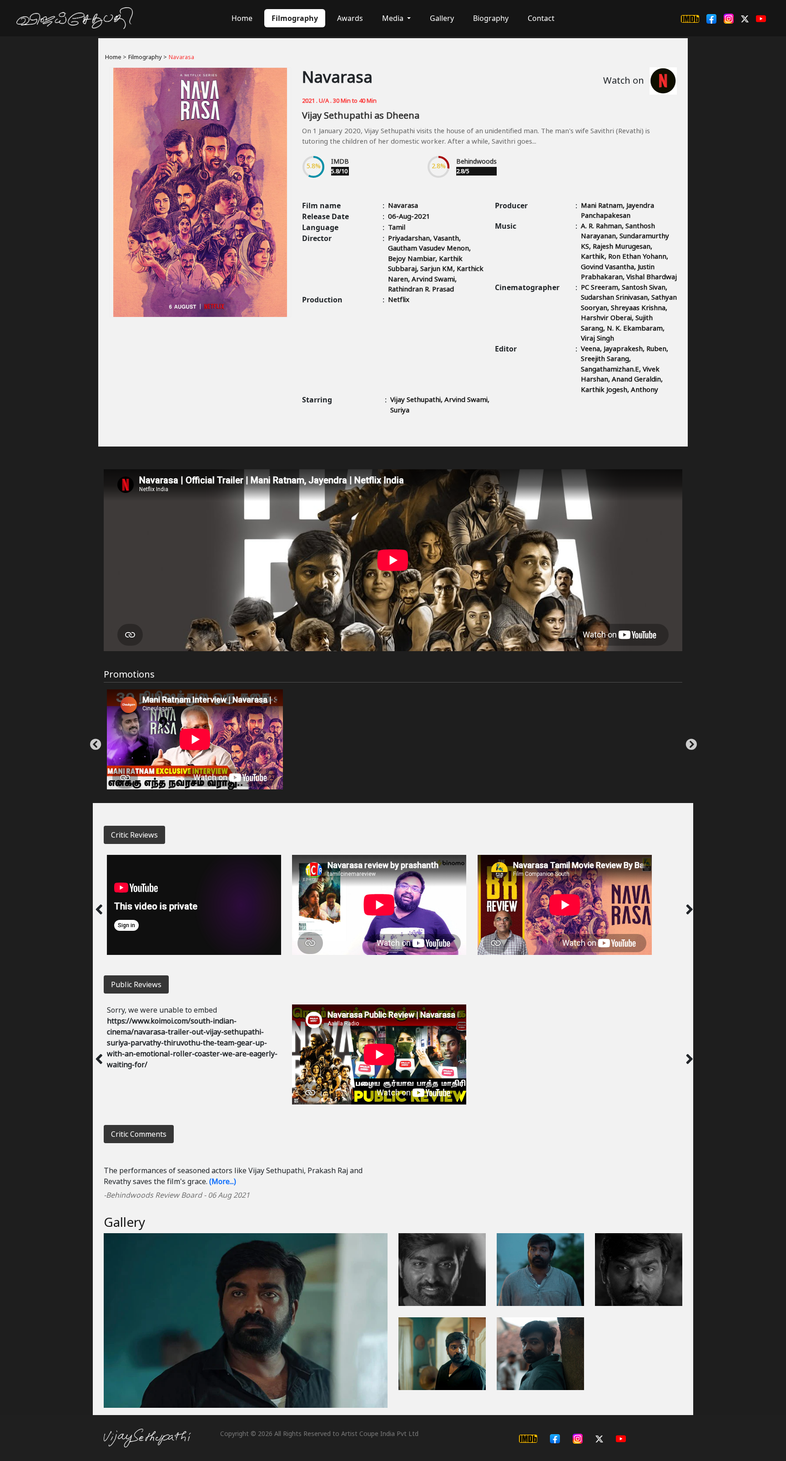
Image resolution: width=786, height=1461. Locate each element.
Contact (541, 18)
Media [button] (393, 18)
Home (242, 18)
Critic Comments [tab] (138, 1134)
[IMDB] (690, 18)
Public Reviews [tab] (136, 984)
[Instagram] (729, 18)
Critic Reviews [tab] (134, 835)
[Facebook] (711, 18)
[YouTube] (761, 18)
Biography (491, 18)
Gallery (442, 18)
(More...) (222, 1181)
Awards (350, 18)
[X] (745, 18)
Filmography (295, 18)
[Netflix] (663, 81)
